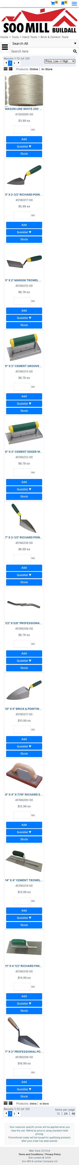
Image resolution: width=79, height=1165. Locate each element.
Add (24, 139)
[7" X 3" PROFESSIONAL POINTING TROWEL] (24, 1032)
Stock (24, 153)
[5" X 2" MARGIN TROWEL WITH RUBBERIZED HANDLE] (24, 261)
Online (34, 69)
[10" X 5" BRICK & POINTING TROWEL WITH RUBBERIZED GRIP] (24, 689)
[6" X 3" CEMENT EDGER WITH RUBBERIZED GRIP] (24, 432)
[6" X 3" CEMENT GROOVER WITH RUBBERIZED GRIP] (24, 346)
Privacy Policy (53, 1154)
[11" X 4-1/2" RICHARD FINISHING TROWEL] (24, 946)
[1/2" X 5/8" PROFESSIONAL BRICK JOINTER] (24, 604)
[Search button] (75, 51)
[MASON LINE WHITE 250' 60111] (24, 89)
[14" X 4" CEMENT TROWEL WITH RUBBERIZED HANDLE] (24, 861)
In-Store (47, 69)
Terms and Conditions (31, 1154)
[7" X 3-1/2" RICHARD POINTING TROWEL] (24, 518)
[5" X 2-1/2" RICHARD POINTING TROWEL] (24, 175)
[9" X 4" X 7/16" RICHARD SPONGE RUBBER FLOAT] (24, 775)
